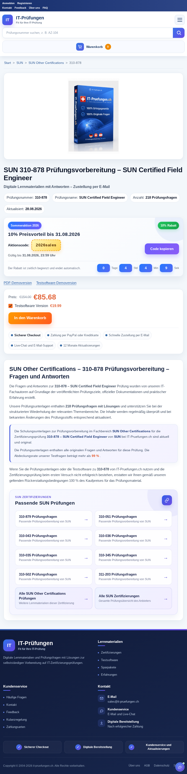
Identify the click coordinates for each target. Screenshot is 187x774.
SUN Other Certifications (47, 63)
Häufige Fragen (16, 697)
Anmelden (8, 3)
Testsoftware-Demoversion (56, 283)
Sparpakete (108, 667)
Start (7, 63)
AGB (147, 765)
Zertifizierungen (111, 652)
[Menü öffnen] (180, 20)
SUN (20, 63)
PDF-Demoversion (18, 283)
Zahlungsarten (15, 727)
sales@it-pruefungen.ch (123, 701)
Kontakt (7, 7)
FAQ (45, 7)
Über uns (34, 7)
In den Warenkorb (30, 318)
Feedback (20, 7)
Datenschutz (161, 765)
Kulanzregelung (16, 719)
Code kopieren (162, 249)
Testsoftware (109, 660)
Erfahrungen (109, 674)
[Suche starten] (179, 33)
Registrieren (24, 3)
